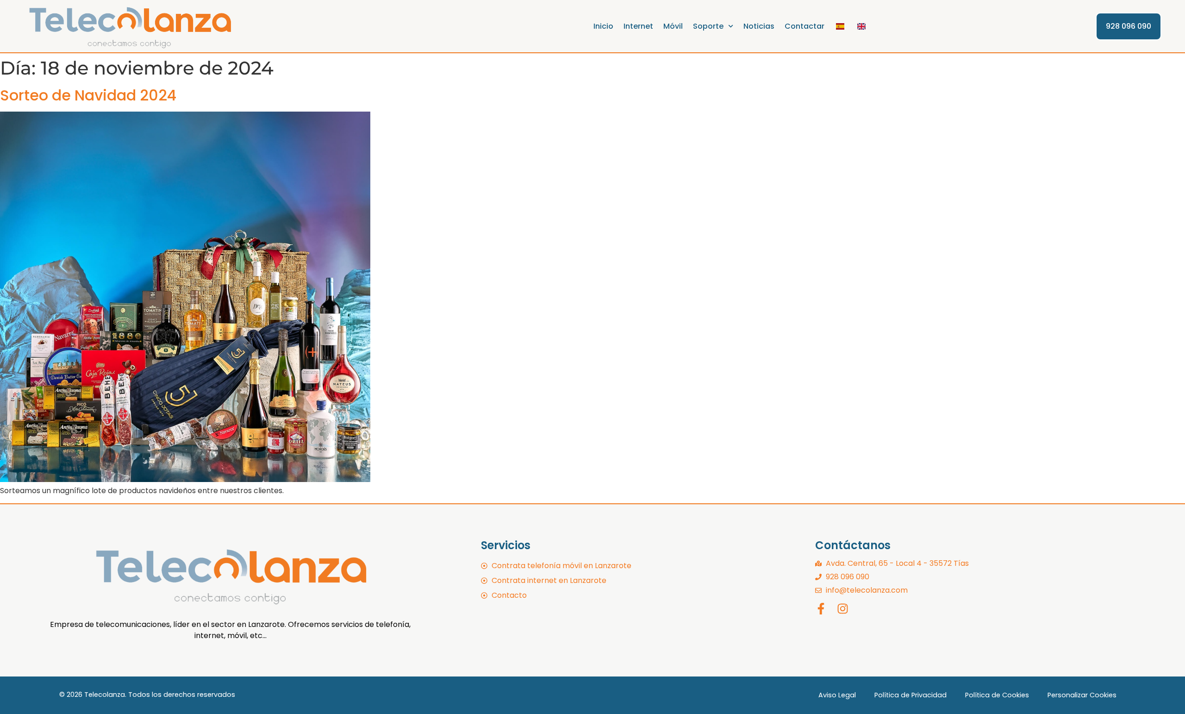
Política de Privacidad (910, 695)
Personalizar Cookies (1082, 695)
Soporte (708, 26)
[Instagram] (842, 608)
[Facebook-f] (821, 608)
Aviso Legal (837, 695)
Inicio (603, 26)
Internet (638, 26)
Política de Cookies (997, 695)
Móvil (673, 26)
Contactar (804, 26)
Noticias (758, 26)
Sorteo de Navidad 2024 (88, 95)
